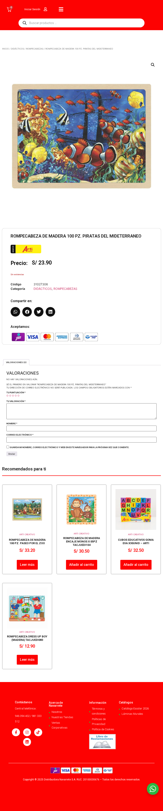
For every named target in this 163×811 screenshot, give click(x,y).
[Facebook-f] (16, 732)
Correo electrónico (20, 435)
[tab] (16, 362)
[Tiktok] (38, 732)
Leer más (27, 565)
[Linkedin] (27, 742)
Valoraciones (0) (16, 362)
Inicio (5, 48)
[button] (153, 65)
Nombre (11, 423)
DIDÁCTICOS (17, 48)
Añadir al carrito (81, 565)
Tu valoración (16, 401)
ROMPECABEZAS (34, 48)
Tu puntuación (16, 392)
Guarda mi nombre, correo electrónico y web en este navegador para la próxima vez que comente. (69, 447)
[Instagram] (27, 732)
